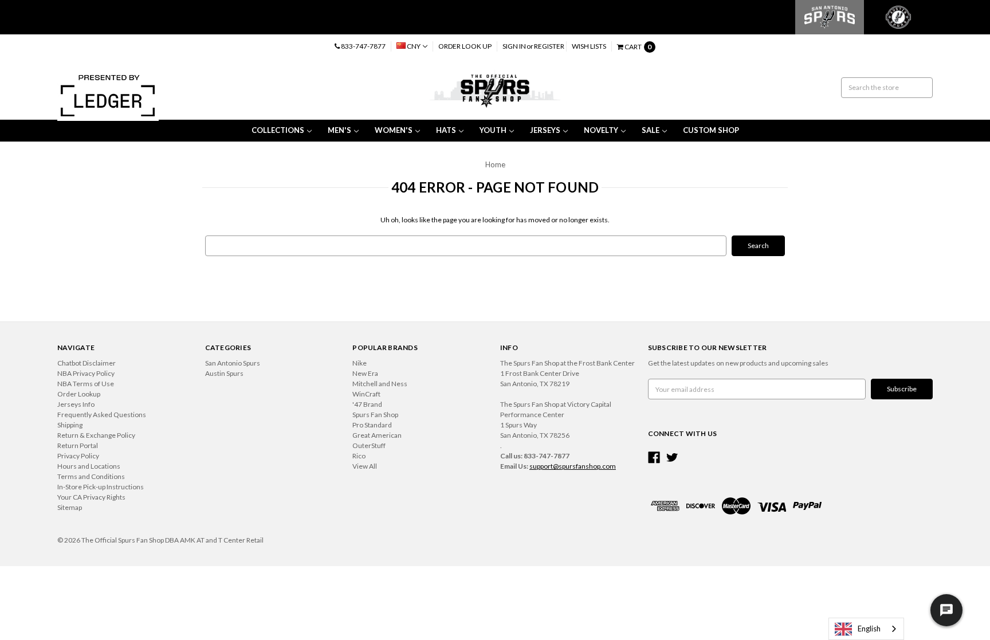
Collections (278, 130)
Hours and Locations (88, 466)
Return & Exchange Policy (96, 435)
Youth (493, 130)
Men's (339, 130)
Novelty (601, 130)
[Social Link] (654, 457)
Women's (393, 130)
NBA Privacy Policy (86, 373)
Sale (650, 130)
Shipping (69, 425)
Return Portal (77, 445)
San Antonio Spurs (232, 363)
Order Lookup (78, 394)
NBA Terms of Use (85, 383)
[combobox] (866, 629)
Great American (377, 435)
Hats (446, 130)
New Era (365, 373)
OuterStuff (369, 445)
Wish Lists (589, 46)
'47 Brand (367, 404)
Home (495, 164)
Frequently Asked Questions (101, 414)
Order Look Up (465, 46)
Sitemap (69, 507)
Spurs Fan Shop (375, 414)
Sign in (514, 46)
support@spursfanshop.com (572, 466)
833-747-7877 (363, 46)
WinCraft (366, 394)
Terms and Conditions (91, 476)
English (869, 628)
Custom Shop (711, 130)
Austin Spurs (224, 373)
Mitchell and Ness (379, 383)
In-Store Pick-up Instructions (100, 486)
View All (364, 466)
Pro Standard (372, 425)
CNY (414, 46)
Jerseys (545, 130)
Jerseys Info (76, 404)
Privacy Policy (78, 455)
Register (549, 46)
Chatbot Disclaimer (86, 363)
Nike (359, 363)
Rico (359, 455)
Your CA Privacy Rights (91, 497)
